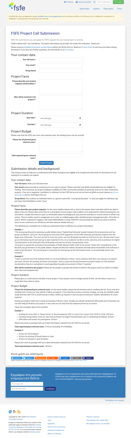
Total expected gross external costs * (24, 156)
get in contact (68, 50)
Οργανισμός (84, 9)
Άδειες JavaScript (54, 434)
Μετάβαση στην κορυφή (115, 400)
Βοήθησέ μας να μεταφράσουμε (50, 16)
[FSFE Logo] (17, 6)
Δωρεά (119, 2)
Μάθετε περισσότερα (81, 360)
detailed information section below (38, 47)
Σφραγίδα (51, 424)
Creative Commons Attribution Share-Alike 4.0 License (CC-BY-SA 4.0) (25, 427)
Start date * (31, 118)
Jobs (49, 420)
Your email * (31, 65)
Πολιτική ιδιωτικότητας (57, 427)
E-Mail (76, 358)
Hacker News (41, 358)
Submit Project (46, 163)
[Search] (94, 2)
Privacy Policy (87, 47)
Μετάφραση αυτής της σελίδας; (98, 424)
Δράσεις (96, 9)
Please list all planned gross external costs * (24, 141)
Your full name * (29, 60)
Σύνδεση (69, 2)
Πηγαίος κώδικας (92, 417)
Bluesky (29, 358)
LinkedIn (64, 358)
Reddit (53, 358)
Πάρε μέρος (108, 9)
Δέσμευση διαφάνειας (56, 430)
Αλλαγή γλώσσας (84, 2)
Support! (88, 358)
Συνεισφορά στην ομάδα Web (97, 420)
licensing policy (34, 432)
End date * (32, 124)
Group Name (30, 71)
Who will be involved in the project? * (25, 98)
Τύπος (119, 9)
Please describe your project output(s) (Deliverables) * (24, 82)
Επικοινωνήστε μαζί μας (57, 417)
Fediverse (17, 358)
